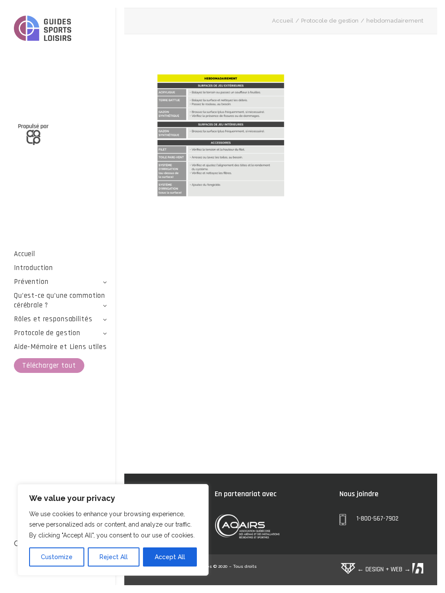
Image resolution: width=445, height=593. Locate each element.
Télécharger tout (49, 365)
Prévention (31, 282)
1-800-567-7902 (377, 518)
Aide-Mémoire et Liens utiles (60, 347)
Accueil (24, 254)
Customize (57, 556)
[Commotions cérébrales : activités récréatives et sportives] (60, 30)
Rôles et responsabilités (53, 319)
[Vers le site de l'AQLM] (60, 129)
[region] (113, 530)
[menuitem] (60, 254)
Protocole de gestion (47, 333)
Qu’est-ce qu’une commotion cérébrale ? (59, 300)
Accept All (170, 556)
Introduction (33, 268)
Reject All (114, 556)
